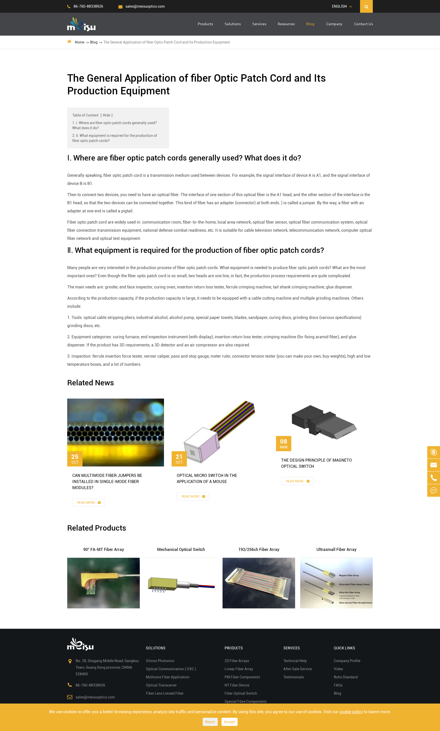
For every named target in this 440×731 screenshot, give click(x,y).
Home (79, 42)
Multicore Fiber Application (167, 677)
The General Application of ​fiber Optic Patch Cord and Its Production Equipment (166, 42)
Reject (210, 722)
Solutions (233, 24)
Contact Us (363, 24)
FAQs (338, 685)
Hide (106, 115)
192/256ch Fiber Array (258, 549)
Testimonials (293, 677)
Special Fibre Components (246, 701)
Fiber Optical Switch (241, 693)
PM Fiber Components (242, 677)
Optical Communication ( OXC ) (171, 669)
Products (205, 24)
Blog (310, 24)
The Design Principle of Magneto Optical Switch (316, 463)
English (339, 6)
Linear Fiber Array (239, 669)
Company (334, 24)
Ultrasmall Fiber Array (336, 549)
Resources (286, 24)
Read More (86, 502)
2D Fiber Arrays (237, 661)
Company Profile (347, 661)
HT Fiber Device (237, 685)
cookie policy (351, 711)
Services (259, 24)
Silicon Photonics (160, 661)
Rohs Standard (346, 677)
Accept (229, 722)
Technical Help (295, 661)
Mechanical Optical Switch (181, 549)
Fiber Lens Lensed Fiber (165, 693)
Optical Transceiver (161, 685)
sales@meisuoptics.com (145, 6)
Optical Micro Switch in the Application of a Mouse (207, 478)
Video (338, 669)
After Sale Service (297, 669)
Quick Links (344, 648)
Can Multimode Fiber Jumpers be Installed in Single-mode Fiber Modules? (107, 481)
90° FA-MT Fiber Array (103, 549)
